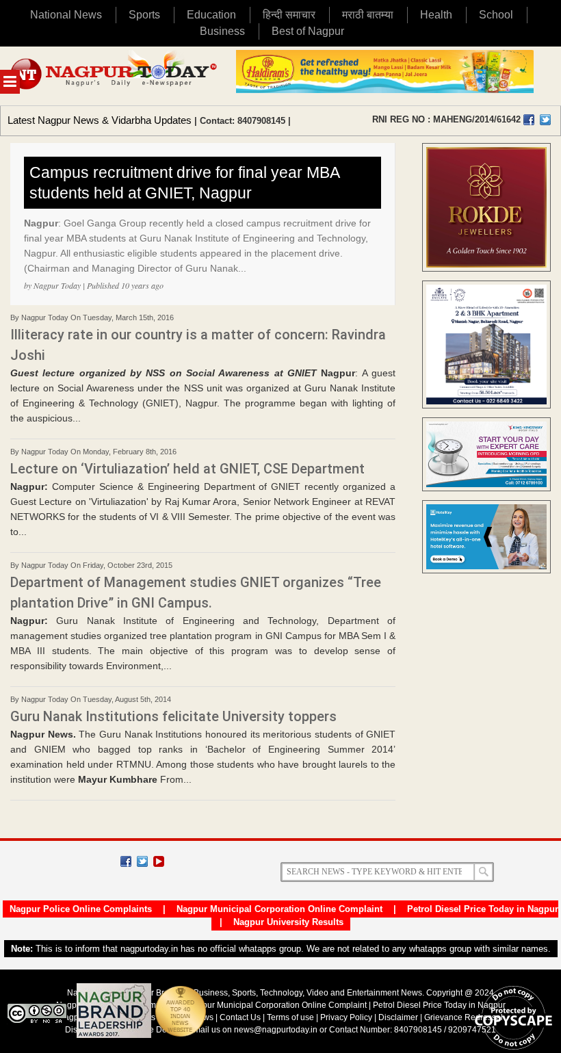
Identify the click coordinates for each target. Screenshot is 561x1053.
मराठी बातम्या (367, 15)
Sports (144, 15)
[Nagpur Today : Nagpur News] (114, 76)
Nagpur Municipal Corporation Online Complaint (279, 909)
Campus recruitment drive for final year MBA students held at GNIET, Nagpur (184, 183)
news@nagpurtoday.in (275, 1030)
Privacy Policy (346, 1017)
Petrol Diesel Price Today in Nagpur (482, 909)
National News (66, 15)
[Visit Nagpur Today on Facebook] (528, 119)
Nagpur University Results (288, 922)
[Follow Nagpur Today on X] (142, 861)
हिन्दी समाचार (289, 15)
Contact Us (240, 1017)
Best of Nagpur (308, 31)
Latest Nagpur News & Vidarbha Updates (100, 120)
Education (211, 15)
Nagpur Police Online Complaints (81, 909)
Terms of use (290, 1017)
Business (222, 31)
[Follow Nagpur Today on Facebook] (125, 861)
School (496, 15)
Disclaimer (399, 1017)
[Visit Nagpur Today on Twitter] (545, 119)
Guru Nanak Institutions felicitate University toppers (173, 716)
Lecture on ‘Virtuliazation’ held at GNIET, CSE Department (187, 468)
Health (436, 15)
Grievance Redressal (463, 1017)
